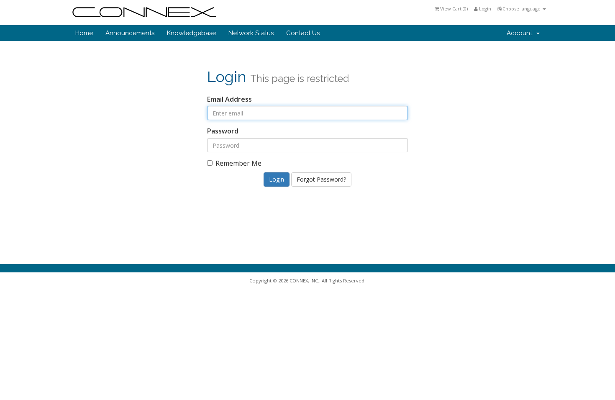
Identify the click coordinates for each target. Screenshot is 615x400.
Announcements (129, 33)
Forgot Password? (321, 179)
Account (521, 33)
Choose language (521, 8)
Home (84, 33)
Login (484, 8)
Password (222, 131)
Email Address (229, 99)
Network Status (251, 33)
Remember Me (238, 163)
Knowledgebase (191, 33)
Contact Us (303, 33)
